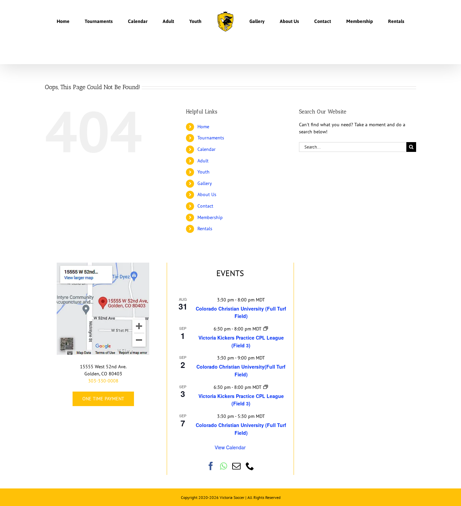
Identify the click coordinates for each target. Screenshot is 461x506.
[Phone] (250, 466)
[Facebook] (211, 466)
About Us (206, 194)
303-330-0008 (103, 381)
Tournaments (210, 138)
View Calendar (230, 447)
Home (203, 127)
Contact (205, 206)
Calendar (206, 149)
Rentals (204, 228)
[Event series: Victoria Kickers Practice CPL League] (265, 329)
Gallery (204, 183)
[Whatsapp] (223, 466)
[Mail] (236, 466)
